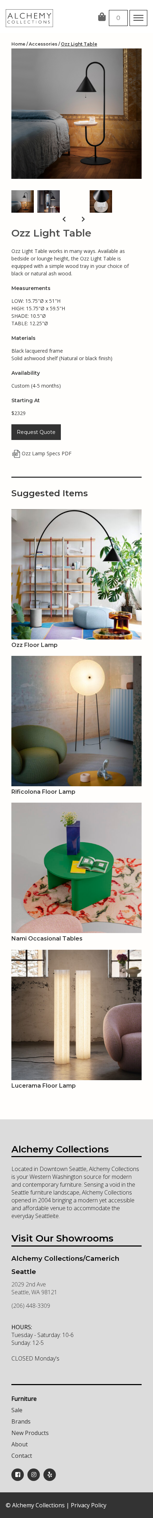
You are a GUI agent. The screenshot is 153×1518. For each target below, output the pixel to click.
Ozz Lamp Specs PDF (47, 453)
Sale (16, 1410)
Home (18, 44)
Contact (21, 1456)
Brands (21, 1421)
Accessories (43, 44)
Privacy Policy (88, 1505)
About (19, 1444)
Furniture (24, 1399)
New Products (30, 1433)
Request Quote (36, 432)
